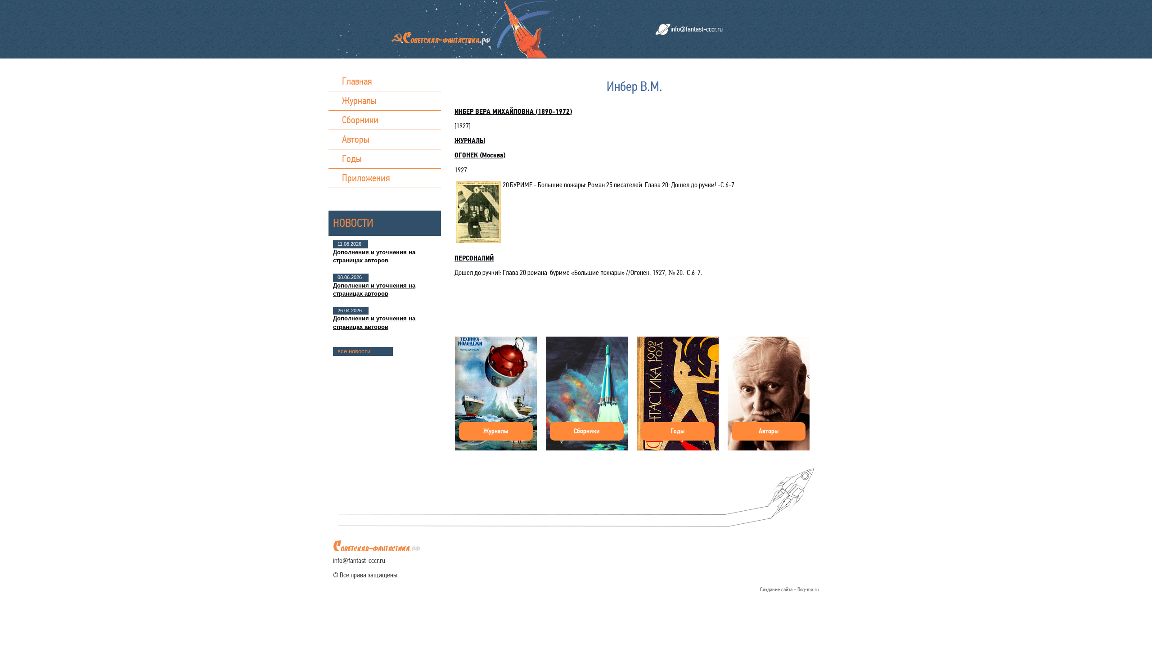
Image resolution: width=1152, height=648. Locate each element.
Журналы (359, 100)
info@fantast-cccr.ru (696, 29)
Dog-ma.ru (808, 589)
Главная (357, 81)
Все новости (354, 351)
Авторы (355, 139)
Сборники (360, 120)
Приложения (366, 178)
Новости (353, 223)
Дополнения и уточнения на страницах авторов (374, 256)
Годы (352, 159)
